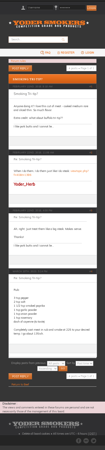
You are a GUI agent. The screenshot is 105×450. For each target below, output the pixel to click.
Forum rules (18, 61)
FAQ (47, 52)
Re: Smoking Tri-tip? (27, 159)
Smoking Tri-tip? (27, 79)
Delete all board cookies (36, 433)
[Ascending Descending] (52, 368)
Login (89, 52)
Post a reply (16, 67)
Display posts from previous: (29, 363)
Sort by (71, 363)
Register (67, 52)
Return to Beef (20, 384)
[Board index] (50, 21)
